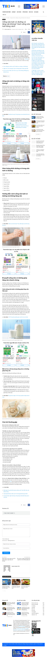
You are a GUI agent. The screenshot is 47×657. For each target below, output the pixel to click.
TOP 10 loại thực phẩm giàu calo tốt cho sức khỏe (18, 317)
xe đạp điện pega (39, 74)
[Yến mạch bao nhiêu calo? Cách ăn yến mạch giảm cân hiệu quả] (34, 130)
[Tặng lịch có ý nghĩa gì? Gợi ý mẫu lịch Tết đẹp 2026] (34, 150)
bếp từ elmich (40, 60)
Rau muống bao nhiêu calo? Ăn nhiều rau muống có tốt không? (15, 66)
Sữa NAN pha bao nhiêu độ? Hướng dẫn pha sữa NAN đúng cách (25, 608)
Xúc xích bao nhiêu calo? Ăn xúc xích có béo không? (25, 587)
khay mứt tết (38, 53)
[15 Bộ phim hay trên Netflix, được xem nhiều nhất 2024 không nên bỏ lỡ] (4, 613)
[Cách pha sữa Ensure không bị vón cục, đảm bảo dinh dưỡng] (6, 582)
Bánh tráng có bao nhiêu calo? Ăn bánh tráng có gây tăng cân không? (8, 559)
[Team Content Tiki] (3, 29)
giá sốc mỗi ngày (22, 626)
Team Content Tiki (8, 29)
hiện (8, 76)
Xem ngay (9, 143)
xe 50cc (41, 73)
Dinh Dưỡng (4, 584)
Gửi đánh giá (6, 552)
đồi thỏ (41, 45)
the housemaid (36, 45)
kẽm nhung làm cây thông (37, 43)
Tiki (10, 481)
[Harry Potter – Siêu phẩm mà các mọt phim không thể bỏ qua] (4, 603)
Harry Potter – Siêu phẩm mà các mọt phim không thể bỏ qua (11, 603)
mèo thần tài (38, 50)
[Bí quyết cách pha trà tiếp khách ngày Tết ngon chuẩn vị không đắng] (34, 146)
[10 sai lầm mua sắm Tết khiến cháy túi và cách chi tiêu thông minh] (34, 142)
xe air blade (36, 73)
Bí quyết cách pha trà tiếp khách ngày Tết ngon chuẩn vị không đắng (40, 146)
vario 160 (33, 74)
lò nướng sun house (37, 64)
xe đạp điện (34, 70)
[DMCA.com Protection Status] (33, 635)
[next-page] (5, 591)
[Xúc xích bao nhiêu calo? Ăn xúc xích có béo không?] (25, 582)
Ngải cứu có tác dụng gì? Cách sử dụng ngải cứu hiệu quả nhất (15, 68)
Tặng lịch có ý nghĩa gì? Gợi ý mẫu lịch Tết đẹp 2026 (40, 150)
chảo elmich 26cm (39, 55)
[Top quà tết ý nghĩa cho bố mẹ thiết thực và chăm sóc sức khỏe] (34, 155)
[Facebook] (29, 32)
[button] (43, 12)
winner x (41, 71)
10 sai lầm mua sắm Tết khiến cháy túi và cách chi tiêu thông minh (40, 142)
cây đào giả (40, 51)
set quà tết (34, 50)
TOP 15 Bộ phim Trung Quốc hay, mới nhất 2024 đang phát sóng (11, 608)
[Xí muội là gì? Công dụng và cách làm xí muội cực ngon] (16, 582)
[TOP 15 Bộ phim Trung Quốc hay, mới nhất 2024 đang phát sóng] (4, 608)
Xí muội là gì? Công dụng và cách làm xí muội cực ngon (16, 587)
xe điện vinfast (36, 71)
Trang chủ (4, 17)
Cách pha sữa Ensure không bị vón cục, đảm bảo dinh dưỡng (6, 587)
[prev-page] (3, 591)
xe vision (38, 70)
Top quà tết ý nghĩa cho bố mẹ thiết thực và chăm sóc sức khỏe (40, 155)
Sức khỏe (7, 17)
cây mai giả (35, 51)
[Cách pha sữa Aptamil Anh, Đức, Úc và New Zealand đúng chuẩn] (19, 603)
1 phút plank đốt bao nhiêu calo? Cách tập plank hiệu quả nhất (15, 493)
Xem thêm (37, 134)
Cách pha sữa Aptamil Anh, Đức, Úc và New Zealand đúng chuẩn (25, 603)
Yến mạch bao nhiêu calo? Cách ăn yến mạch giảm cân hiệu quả (40, 130)
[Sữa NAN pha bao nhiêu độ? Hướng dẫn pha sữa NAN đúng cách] (19, 608)
